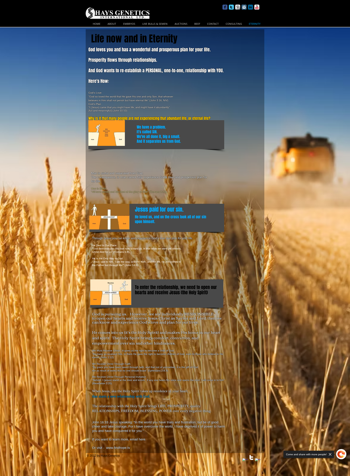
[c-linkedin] (250, 7)
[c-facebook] (225, 7)
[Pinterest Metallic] (237, 7)
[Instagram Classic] (244, 7)
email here (137, 439)
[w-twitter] (251, 457)
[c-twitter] (231, 7)
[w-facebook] (245, 460)
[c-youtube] (256, 7)
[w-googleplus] (257, 460)
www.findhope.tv (118, 448)
